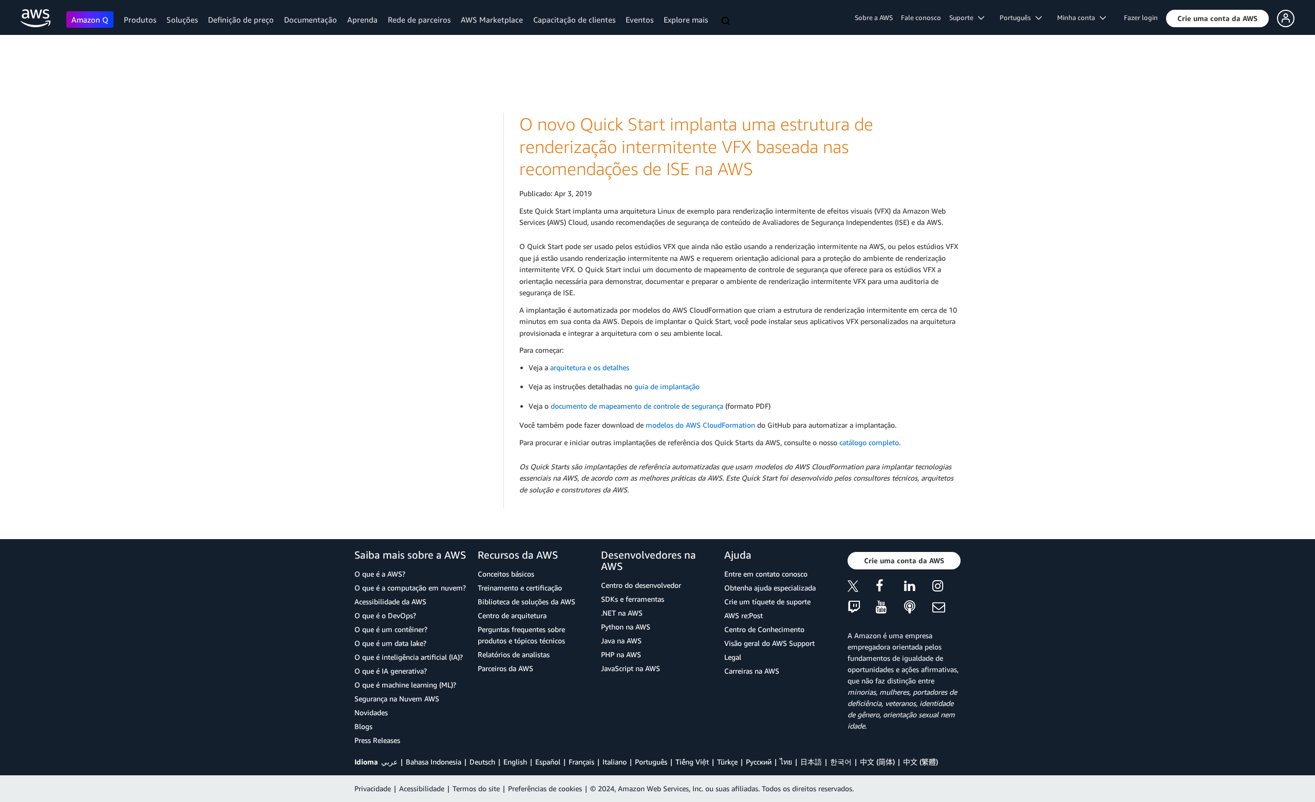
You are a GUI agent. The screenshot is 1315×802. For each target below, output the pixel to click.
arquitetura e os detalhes (589, 367)
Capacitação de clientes (574, 19)
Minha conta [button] (1078, 17)
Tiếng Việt (692, 761)
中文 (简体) (877, 761)
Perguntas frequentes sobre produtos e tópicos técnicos (521, 635)
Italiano (615, 761)
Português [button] (1018, 17)
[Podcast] (918, 608)
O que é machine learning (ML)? (405, 684)
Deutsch (482, 761)
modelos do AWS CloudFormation (700, 425)
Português (651, 761)
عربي (389, 761)
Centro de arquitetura (512, 615)
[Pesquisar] (726, 21)
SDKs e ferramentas (632, 599)
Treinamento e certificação (520, 587)
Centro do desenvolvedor (641, 585)
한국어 (841, 761)
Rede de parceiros (419, 19)
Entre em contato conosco (765, 573)
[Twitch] (862, 608)
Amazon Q (89, 19)
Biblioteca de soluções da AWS (526, 601)
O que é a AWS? (379, 573)
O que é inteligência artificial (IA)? (408, 657)
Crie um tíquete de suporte (767, 601)
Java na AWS (621, 640)
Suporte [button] (963, 17)
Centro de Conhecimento (764, 629)
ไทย (786, 761)
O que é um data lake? (390, 643)
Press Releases (377, 740)
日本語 (811, 761)
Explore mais (686, 19)
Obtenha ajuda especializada (770, 587)
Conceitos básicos (506, 573)
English (515, 761)
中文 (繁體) (920, 761)
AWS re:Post (743, 615)
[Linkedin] (918, 588)
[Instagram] (946, 588)
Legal (732, 657)
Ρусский (759, 761)
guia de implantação (667, 386)
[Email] (946, 608)
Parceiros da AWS (505, 668)
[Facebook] (890, 588)
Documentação (310, 19)
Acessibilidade (421, 788)
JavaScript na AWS (630, 668)
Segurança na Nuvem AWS (396, 698)
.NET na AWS (622, 612)
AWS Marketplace (492, 19)
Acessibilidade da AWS (390, 601)
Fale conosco (921, 17)
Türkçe (727, 761)
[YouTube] (890, 608)
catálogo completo (869, 442)
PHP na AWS (621, 654)
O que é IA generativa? (390, 670)
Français (581, 761)
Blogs (363, 726)
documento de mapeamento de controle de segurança (637, 406)
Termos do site (476, 788)
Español (547, 761)
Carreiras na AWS (751, 670)
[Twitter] (862, 588)
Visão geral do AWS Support (769, 643)
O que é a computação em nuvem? (410, 587)
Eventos (639, 19)
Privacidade (372, 788)
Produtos (140, 19)
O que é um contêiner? (390, 629)
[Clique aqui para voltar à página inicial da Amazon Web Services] (36, 18)
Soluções (182, 19)
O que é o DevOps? (385, 615)
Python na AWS (625, 626)
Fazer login (1141, 17)
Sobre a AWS (874, 17)
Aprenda (362, 19)
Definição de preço (241, 19)
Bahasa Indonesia (433, 761)
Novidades (371, 712)
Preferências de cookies (545, 788)
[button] (1217, 18)
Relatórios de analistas (514, 654)
